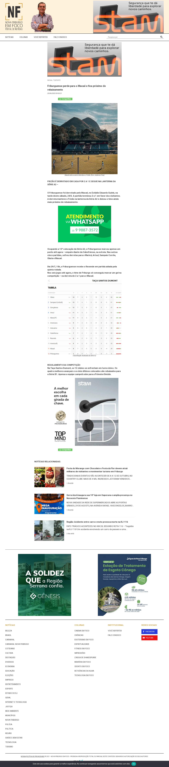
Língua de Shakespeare (85, 657)
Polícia (8, 724)
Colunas (24, 37)
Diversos (9, 662)
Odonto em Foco (82, 666)
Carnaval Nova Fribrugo (17, 644)
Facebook (150, 631)
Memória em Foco (82, 662)
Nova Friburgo (12, 720)
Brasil (8, 635)
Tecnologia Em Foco (84, 675)
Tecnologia (10, 742)
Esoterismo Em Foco (84, 640)
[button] (161, 37)
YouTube (149, 638)
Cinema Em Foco (81, 631)
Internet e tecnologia (16, 702)
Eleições (9, 675)
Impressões (79, 653)
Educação (10, 671)
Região (8, 733)
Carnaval (10, 640)
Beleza (8, 631)
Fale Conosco (60, 37)
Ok (134, 764)
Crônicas (78, 635)
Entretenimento (13, 684)
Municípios (10, 715)
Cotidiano (10, 648)
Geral (8, 698)
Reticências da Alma (84, 671)
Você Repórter (41, 37)
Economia (9, 666)
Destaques (10, 657)
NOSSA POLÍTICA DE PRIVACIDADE (32, 756)
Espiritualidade (81, 644)
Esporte (57, 80)
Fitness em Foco (82, 648)
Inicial (49, 80)
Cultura (9, 653)
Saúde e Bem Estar (13, 738)
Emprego (9, 680)
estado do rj (11, 693)
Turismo (9, 747)
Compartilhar (66, 99)
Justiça (8, 706)
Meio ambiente (12, 711)
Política (9, 729)
